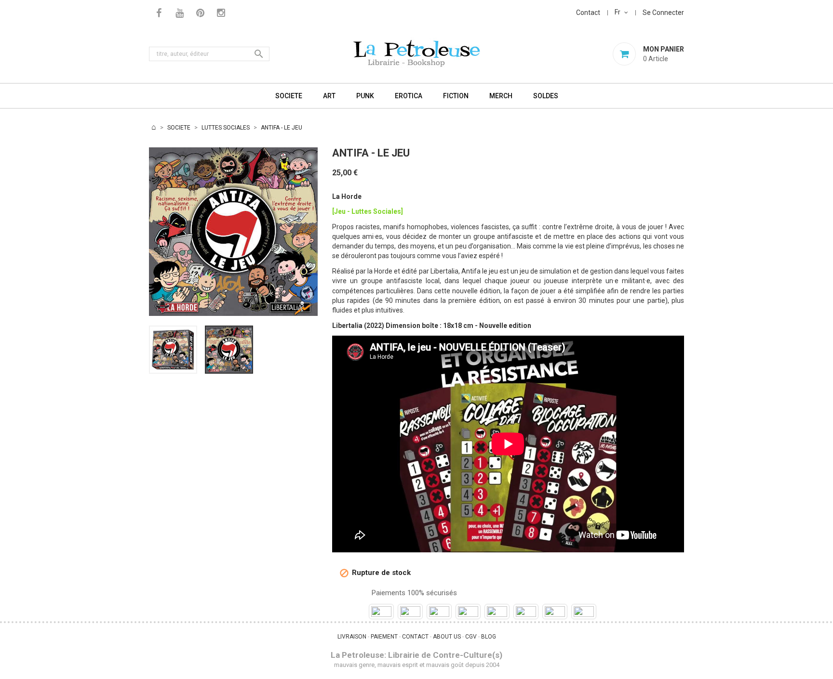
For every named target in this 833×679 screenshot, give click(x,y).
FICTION (456, 96)
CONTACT (415, 636)
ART (329, 96)
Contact (588, 12)
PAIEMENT (384, 636)
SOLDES (545, 96)
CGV (471, 636)
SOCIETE (288, 96)
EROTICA (408, 96)
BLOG (488, 636)
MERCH (500, 96)
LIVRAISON (351, 636)
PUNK (365, 96)
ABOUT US (447, 636)
